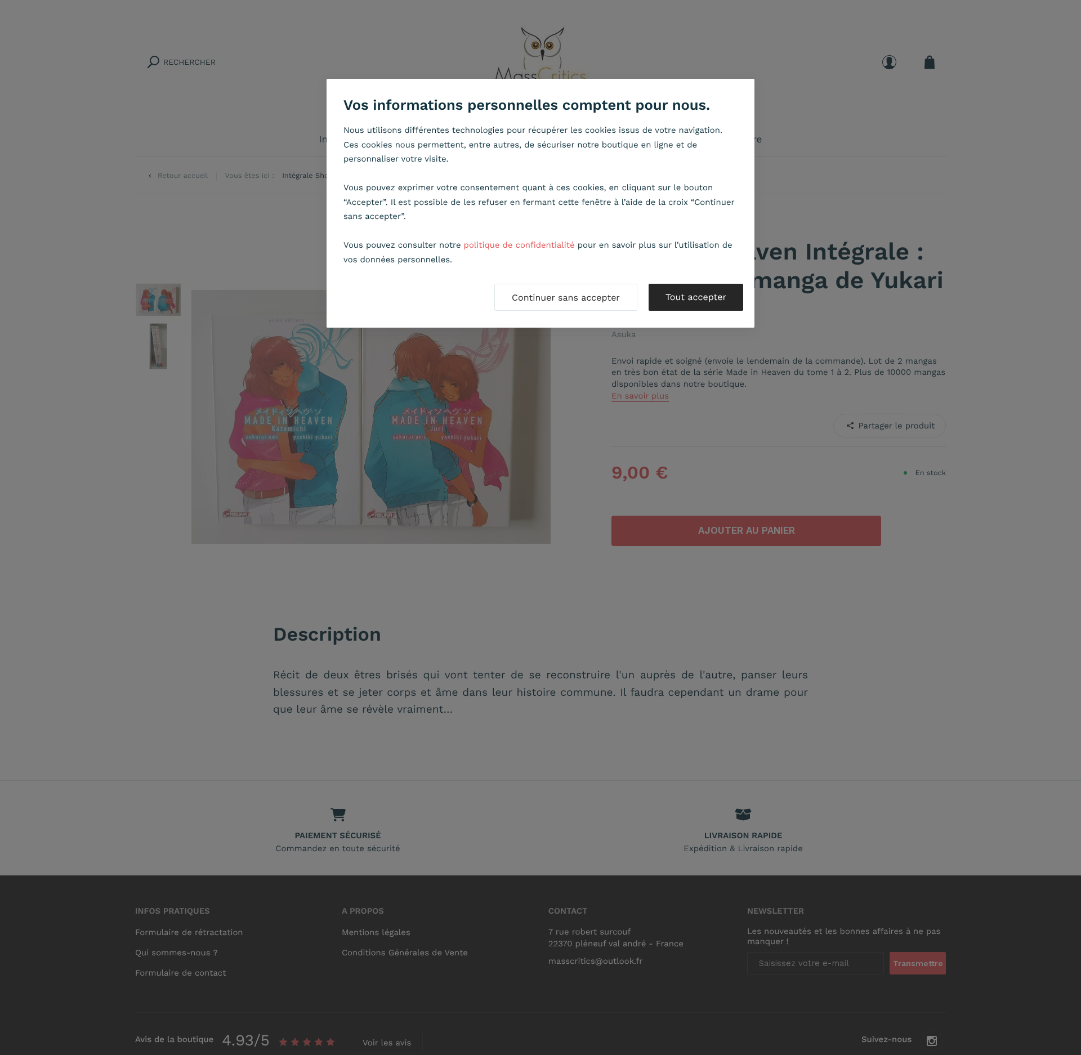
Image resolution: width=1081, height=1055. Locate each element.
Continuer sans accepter (566, 297)
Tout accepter (695, 297)
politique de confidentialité (519, 245)
